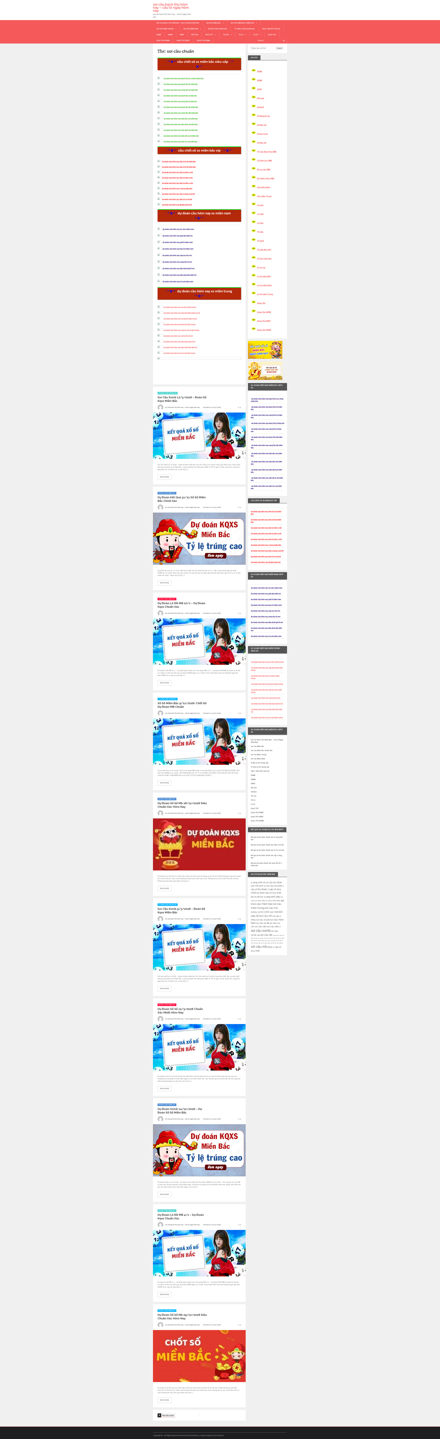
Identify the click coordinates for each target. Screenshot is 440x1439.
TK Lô (241, 35)
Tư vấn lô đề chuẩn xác (244, 29)
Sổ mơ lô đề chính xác (217, 29)
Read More (164, 477)
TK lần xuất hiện (264, 259)
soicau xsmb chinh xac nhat (264, 912)
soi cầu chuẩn (263, 919)
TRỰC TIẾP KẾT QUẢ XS (271, 29)
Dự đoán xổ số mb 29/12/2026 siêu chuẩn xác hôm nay (182, 1316)
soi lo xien (273, 940)
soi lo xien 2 (279, 940)
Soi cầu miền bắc (213, 23)
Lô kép (260, 223)
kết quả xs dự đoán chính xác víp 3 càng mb (266, 856)
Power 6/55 (262, 134)
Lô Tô (255, 35)
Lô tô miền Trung (265, 294)
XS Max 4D (261, 125)
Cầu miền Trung (264, 196)
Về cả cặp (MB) (263, 169)
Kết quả (194, 35)
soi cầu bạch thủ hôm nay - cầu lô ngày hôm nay (182, 407)
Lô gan (260, 205)
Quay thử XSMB (163, 40)
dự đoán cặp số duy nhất (268, 892)
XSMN (170, 35)
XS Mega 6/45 (263, 116)
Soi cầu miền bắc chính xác (242, 23)
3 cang (254, 882)
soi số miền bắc (265, 943)
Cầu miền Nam (263, 187)
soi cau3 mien (260, 901)
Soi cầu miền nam (190, 29)
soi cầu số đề (262, 923)
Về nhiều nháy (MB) (265, 178)
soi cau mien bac (263, 903)
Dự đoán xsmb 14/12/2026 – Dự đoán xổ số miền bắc (180, 1110)
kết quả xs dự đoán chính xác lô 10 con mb (267, 850)
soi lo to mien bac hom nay (261, 940)
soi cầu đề (266, 934)
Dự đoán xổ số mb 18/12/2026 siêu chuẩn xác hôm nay (182, 804)
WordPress (194, 1435)
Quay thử (272, 35)
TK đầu (260, 232)
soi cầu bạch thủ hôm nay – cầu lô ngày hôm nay (171, 7)
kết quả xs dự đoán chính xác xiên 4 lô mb (267, 845)
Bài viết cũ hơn (168, 1415)
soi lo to (266, 938)
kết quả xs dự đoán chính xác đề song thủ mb (267, 838)
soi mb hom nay (255, 943)
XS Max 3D (261, 143)
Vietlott (209, 35)
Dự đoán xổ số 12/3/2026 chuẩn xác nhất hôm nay (180, 1010)
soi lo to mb (272, 938)
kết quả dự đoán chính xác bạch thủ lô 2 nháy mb (266, 864)
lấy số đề (255, 896)
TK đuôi (260, 241)
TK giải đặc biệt (264, 250)
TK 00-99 (261, 267)
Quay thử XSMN (203, 40)
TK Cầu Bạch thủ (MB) (266, 152)
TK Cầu (226, 35)
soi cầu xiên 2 (274, 926)
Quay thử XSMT (183, 40)
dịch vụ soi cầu (266, 885)
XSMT (182, 35)
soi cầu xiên (261, 926)
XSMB (158, 35)
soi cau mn (271, 907)
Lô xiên (260, 214)
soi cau (275, 896)
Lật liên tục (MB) (264, 160)
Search (279, 48)
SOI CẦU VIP (265, 916)
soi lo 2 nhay (259, 938)
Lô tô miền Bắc (264, 276)
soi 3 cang (265, 896)
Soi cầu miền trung (165, 29)
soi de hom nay (277, 935)
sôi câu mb (259, 947)
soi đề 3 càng (279, 943)
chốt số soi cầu (265, 882)
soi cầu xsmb (261, 931)
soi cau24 (269, 901)
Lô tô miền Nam (264, 285)
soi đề (272, 943)
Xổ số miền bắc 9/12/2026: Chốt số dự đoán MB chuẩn (182, 704)
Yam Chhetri (219, 1435)
